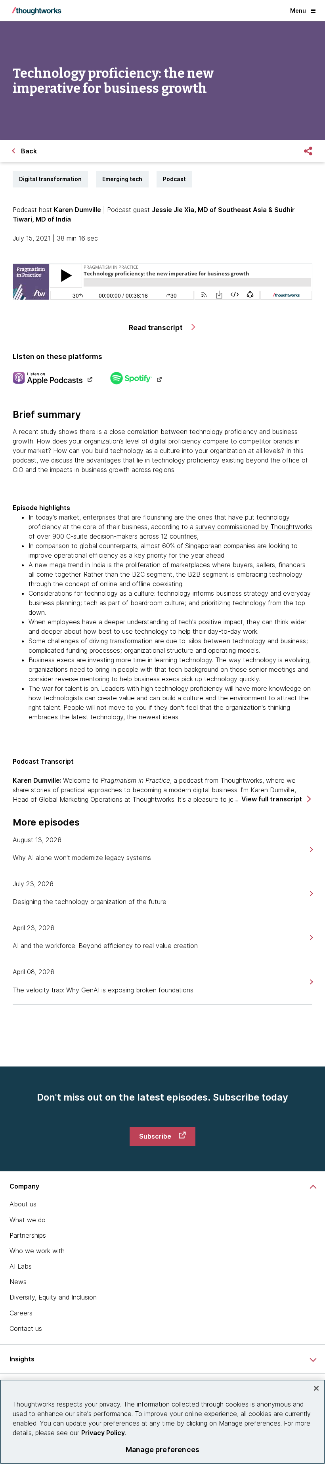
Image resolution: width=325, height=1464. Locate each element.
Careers (21, 1313)
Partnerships (28, 1235)
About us (23, 1204)
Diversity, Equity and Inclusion (53, 1297)
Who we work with (37, 1251)
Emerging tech (122, 179)
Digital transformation (50, 179)
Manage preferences (162, 1449)
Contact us (26, 1328)
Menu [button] (298, 10)
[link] (310, 849)
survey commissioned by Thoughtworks (253, 527)
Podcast (174, 179)
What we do (28, 1220)
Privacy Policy (103, 1433)
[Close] (316, 1388)
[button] (275, 799)
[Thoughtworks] (36, 11)
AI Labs (21, 1266)
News (18, 1282)
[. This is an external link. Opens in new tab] (52, 379)
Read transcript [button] (156, 327)
